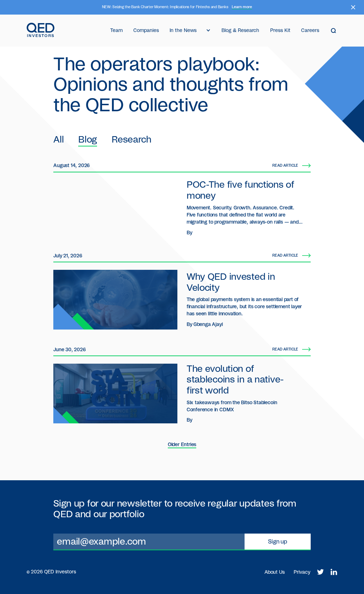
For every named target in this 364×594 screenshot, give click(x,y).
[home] (40, 30)
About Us (274, 572)
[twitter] (320, 572)
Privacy (302, 572)
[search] (333, 30)
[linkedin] (334, 572)
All (58, 139)
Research (131, 139)
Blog (87, 139)
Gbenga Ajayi (208, 324)
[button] (190, 30)
